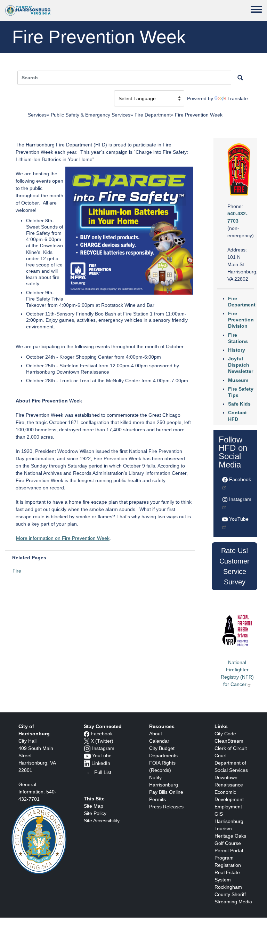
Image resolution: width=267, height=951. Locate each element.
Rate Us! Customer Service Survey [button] (234, 566)
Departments (163, 755)
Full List (102, 772)
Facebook (102, 733)
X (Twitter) (102, 741)
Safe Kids (239, 404)
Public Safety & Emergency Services (90, 115)
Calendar (159, 741)
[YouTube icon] (87, 755)
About (155, 733)
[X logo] (86, 741)
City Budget (162, 748)
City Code (225, 733)
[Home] (27, 10)
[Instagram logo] (87, 748)
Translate (237, 98)
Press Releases (166, 806)
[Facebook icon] (86, 733)
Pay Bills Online (166, 792)
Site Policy (95, 813)
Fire (17, 571)
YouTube (102, 755)
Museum (238, 380)
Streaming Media (233, 901)
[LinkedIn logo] (87, 763)
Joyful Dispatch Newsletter (240, 365)
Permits (157, 799)
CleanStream (229, 741)
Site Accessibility (102, 820)
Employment (228, 806)
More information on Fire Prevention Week (63, 538)
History (236, 350)
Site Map (93, 806)
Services (37, 115)
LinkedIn (100, 763)
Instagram (103, 748)
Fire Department (153, 115)
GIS (219, 814)
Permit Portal (229, 850)
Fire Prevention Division (241, 320)
